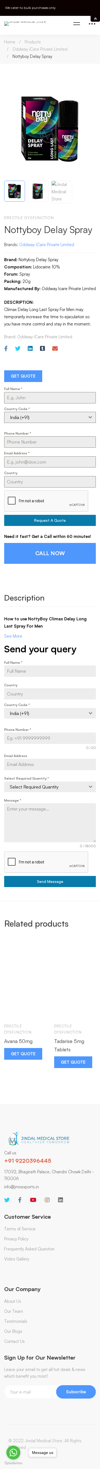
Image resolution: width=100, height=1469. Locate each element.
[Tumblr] (42, 349)
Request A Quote (50, 520)
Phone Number (17, 433)
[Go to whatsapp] (13, 1453)
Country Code (17, 409)
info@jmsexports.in (21, 1186)
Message (12, 800)
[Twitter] (18, 349)
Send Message (50, 881)
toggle (95, 19)
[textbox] (44, 787)
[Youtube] (33, 1200)
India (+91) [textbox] (19, 417)
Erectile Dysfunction (29, 217)
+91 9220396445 (27, 1160)
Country (11, 473)
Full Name (13, 389)
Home (9, 42)
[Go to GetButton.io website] (13, 1463)
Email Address (16, 453)
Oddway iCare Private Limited (40, 49)
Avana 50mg (18, 1041)
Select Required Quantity (26, 778)
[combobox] (50, 417)
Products (33, 42)
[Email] (55, 349)
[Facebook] (6, 349)
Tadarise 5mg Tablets (69, 1045)
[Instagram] (47, 1200)
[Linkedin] (30, 349)
